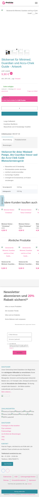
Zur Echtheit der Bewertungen (11, 434)
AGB (16, 477)
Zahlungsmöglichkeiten (28, 477)
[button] (18, 3)
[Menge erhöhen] (35, 108)
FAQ (2, 439)
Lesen (11, 348)
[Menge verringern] (3, 108)
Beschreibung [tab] (7, 140)
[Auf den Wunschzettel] (34, 13)
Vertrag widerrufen (19, 491)
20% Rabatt (2, 200)
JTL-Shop (12, 494)
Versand (16, 79)
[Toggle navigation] (36, 3)
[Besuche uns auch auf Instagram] (7, 470)
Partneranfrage (6, 431)
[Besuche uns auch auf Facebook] (3, 470)
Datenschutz (8, 477)
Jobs (3, 437)
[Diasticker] (7, 3)
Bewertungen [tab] (7, 145)
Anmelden (19, 352)
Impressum (32, 480)
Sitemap (6, 480)
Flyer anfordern (6, 428)
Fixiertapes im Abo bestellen (10, 426)
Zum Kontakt (8, 464)
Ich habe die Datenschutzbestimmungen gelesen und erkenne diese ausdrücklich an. (18, 346)
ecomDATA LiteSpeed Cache (28, 494)
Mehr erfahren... (6, 392)
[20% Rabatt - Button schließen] (4, 196)
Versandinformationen (19, 480)
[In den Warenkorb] (19, 114)
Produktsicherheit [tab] (20, 140)
